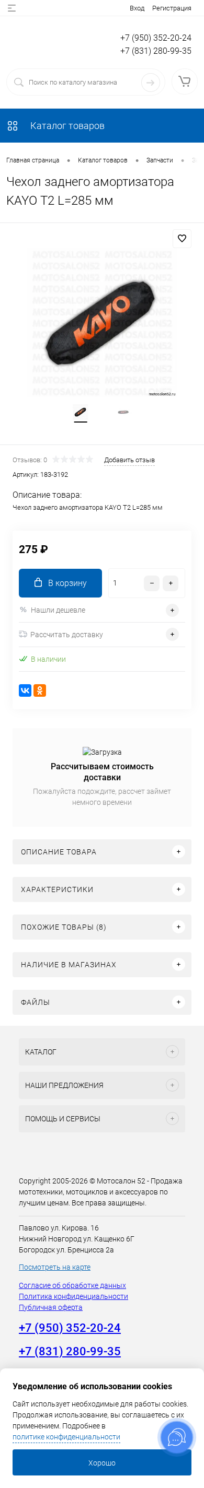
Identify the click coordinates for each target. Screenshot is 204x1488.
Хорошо (102, 1463)
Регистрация (171, 8)
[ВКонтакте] (25, 690)
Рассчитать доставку (66, 634)
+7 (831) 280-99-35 (155, 51)
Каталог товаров (66, 125)
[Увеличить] (102, 322)
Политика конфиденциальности (73, 1296)
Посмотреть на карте (54, 1267)
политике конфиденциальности (66, 1437)
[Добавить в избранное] (182, 238)
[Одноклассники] (39, 690)
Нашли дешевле (58, 610)
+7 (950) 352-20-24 (155, 38)
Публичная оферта (51, 1307)
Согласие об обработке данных (72, 1285)
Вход (137, 8)
